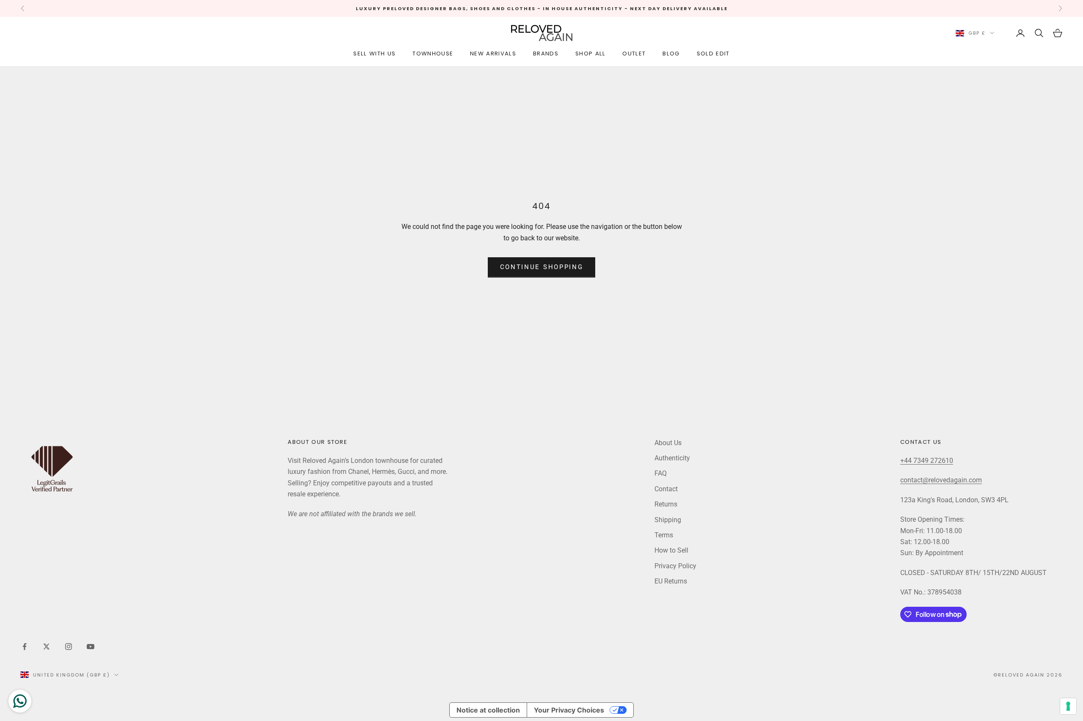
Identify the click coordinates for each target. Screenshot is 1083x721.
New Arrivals (493, 54)
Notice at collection (488, 710)
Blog (670, 54)
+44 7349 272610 (926, 461)
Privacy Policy (675, 566)
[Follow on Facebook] (24, 646)
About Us (668, 443)
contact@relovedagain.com (941, 480)
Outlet (634, 54)
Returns (665, 504)
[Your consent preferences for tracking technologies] (1068, 706)
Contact (666, 489)
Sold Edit (713, 54)
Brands (545, 54)
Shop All (590, 54)
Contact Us (920, 442)
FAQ (660, 473)
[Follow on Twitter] (46, 646)
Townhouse (432, 54)
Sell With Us (374, 54)
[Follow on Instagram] (68, 646)
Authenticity (672, 458)
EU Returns (670, 581)
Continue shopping (541, 267)
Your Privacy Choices (569, 710)
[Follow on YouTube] (90, 646)
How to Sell (671, 550)
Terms (663, 535)
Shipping (667, 520)
